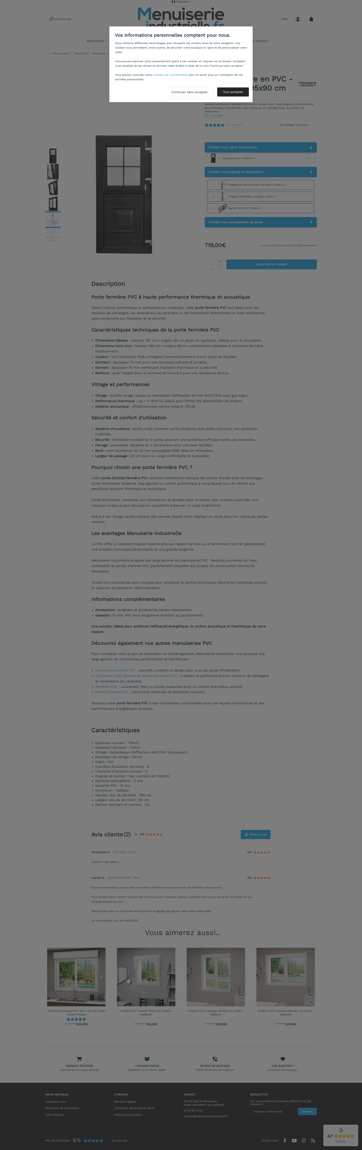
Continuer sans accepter (189, 92)
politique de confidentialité (170, 74)
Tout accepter (233, 92)
